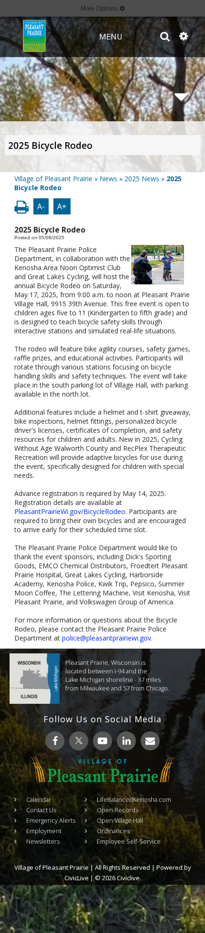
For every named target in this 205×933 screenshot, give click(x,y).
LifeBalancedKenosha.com (134, 799)
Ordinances (113, 830)
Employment (44, 830)
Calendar (38, 799)
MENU (111, 36)
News (108, 178)
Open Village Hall (120, 820)
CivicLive (76, 878)
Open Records (117, 810)
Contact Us (41, 810)
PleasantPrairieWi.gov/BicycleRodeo (69, 511)
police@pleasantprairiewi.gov (106, 637)
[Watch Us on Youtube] (102, 740)
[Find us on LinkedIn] (126, 740)
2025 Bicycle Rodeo (50, 145)
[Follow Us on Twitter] (78, 740)
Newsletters (43, 841)
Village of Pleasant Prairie (53, 178)
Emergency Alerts (50, 820)
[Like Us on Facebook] (54, 740)
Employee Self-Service (129, 841)
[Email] (150, 740)
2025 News (141, 178)
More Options (100, 8)
